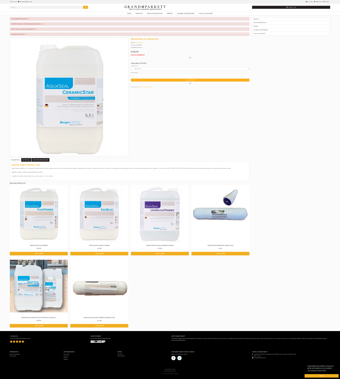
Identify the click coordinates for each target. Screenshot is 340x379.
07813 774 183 (256, 356)
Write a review (148, 87)
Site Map (66, 359)
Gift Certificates (121, 356)
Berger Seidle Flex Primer (39, 245)
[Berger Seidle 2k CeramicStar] (69, 97)
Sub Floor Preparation (154, 13)
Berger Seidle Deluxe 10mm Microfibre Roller (99, 317)
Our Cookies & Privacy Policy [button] (317, 370)
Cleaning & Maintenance (186, 13)
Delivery (40, 160)
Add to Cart (190, 80)
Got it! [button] (322, 376)
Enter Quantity (134, 72)
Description (15, 160)
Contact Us (66, 356)
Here (29, 18)
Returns (65, 357)
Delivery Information (15, 354)
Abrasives (138, 13)
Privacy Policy (13, 356)
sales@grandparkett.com (259, 357)
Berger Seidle (138, 42)
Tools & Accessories (206, 13)
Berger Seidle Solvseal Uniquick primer (160, 245)
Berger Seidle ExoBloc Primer (99, 245)
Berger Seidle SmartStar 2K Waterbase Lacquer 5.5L (38, 317)
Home (129, 13)
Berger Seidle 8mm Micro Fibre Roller (220, 245)
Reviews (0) (26, 160)
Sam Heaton (175, 373)
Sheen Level (135, 66)
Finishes (170, 13)
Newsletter (120, 354)
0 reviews (140, 87)
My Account (66, 354)
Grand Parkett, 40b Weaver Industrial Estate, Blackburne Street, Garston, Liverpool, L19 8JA (274, 354)
